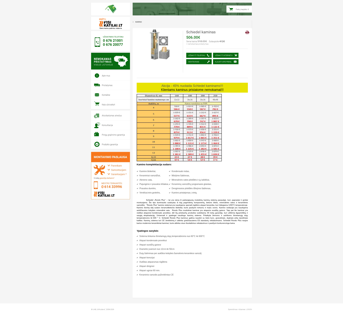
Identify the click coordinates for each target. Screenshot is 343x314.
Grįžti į (102, 19)
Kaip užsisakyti (108, 104)
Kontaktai (106, 95)
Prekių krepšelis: (242, 9)
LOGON (249, 309)
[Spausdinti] (247, 32)
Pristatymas (107, 85)
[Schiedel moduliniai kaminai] (110, 9)
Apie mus (106, 75)
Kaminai (138, 22)
